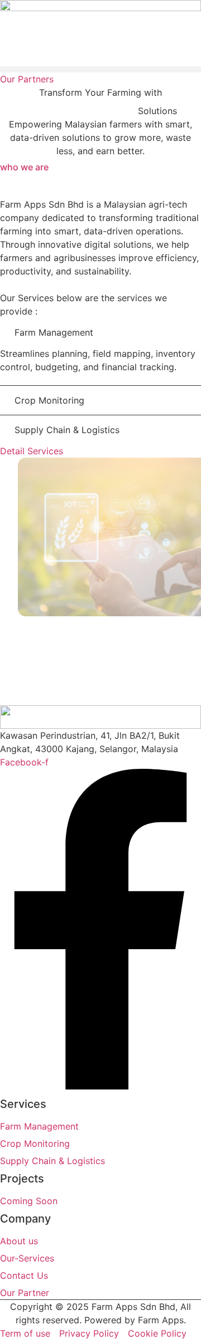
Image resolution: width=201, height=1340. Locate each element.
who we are (24, 167)
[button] (100, 69)
